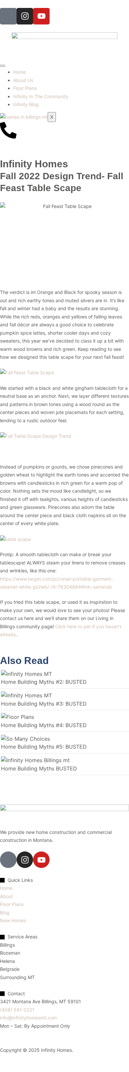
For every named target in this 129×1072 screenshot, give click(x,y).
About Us (23, 80)
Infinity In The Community (40, 96)
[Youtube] (41, 16)
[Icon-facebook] (8, 16)
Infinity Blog (26, 104)
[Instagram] (25, 16)
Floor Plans (25, 88)
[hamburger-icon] (2, 66)
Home (19, 72)
